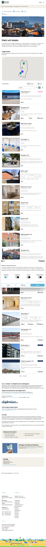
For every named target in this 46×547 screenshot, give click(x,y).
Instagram (16, 516)
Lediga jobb (17, 501)
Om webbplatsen (5, 527)
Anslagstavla (17, 500)
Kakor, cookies (5, 528)
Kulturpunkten (17, 510)
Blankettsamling (18, 506)
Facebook (16, 514)
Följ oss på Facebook (31, 448)
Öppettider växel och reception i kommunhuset (19, 497)
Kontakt (5, 14)
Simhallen (16, 511)
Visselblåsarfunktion (18, 504)
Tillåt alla (37, 285)
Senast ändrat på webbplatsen (8, 525)
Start (3, 6)
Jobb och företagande (9, 6)
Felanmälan (17, 503)
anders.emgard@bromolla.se (8, 410)
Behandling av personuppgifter (8, 524)
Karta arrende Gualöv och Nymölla (32, 433)
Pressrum (16, 513)
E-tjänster (16, 507)
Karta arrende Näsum (9, 435)
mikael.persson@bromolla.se (9, 464)
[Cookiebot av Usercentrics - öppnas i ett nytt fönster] (39, 261)
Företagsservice (17, 6)
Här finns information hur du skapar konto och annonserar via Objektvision (17, 393)
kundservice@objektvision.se (12, 397)
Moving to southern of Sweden (11, 437)
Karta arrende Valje (29, 435)
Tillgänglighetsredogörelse (7, 530)
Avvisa (8, 285)
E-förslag (16, 509)
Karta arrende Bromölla (10, 433)
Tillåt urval (23, 285)
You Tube (16, 517)
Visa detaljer (39, 281)
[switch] (17, 277)
